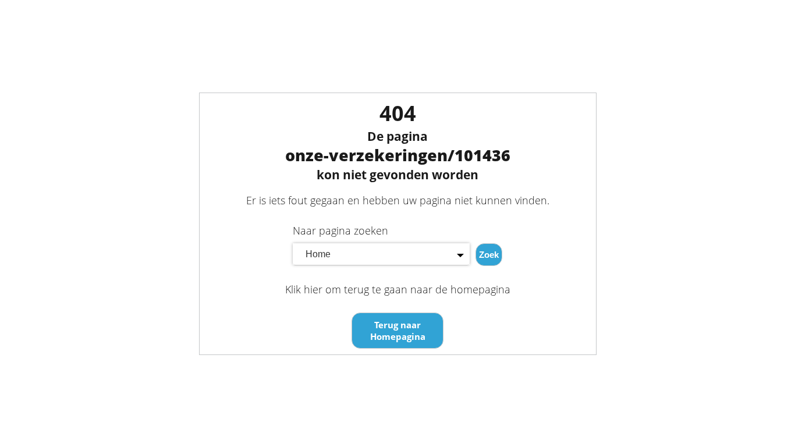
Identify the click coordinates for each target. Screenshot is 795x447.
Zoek (489, 255)
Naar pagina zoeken (340, 230)
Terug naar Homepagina (397, 330)
